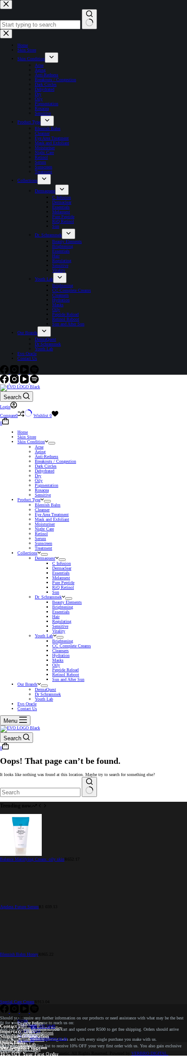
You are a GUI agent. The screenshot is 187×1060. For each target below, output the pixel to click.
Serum (40, 538)
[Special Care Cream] (21, 997)
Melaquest (61, 577)
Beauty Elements (67, 602)
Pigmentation (46, 485)
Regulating (61, 621)
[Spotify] (34, 382)
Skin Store (26, 436)
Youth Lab (44, 635)
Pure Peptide (63, 582)
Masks (57, 660)
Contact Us (27, 708)
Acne (39, 447)
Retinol (41, 533)
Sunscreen (43, 543)
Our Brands (27, 684)
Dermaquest (45, 558)
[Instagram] (15, 382)
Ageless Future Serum (19, 906)
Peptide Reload (65, 669)
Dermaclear (61, 568)
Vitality (58, 631)
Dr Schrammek (48, 694)
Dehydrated (44, 470)
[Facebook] (5, 382)
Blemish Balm (47, 505)
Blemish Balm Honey (19, 954)
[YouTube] (25, 382)
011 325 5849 (43, 1026)
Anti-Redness (46, 456)
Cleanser (42, 509)
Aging (40, 451)
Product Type (28, 499)
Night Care (44, 529)
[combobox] (40, 792)
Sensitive (43, 494)
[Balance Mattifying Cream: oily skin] (21, 854)
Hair (56, 616)
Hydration (61, 655)
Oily (39, 480)
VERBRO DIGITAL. (149, 1053)
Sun (55, 592)
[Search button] (89, 787)
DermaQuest (45, 689)
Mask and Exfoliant (52, 519)
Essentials (61, 573)
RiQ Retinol (63, 587)
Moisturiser (45, 524)
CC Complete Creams (71, 645)
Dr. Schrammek (48, 597)
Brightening (62, 607)
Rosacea (42, 490)
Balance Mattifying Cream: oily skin (32, 859)
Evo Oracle (27, 703)
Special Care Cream (17, 1001)
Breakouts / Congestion (55, 461)
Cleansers (60, 650)
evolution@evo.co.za (48, 1038)
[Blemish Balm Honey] (21, 949)
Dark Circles (46, 466)
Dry (38, 475)
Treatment (43, 548)
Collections (27, 553)
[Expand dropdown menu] (51, 443)
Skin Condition (31, 441)
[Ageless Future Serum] (18, 901)
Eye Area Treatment (52, 514)
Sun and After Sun (68, 679)
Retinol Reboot (65, 674)
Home (22, 432)
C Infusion (61, 563)
